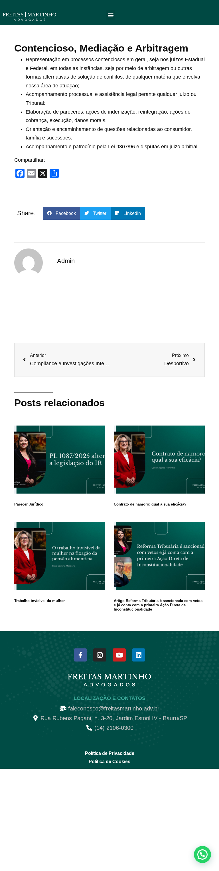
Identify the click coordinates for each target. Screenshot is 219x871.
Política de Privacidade (109, 753)
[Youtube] (119, 655)
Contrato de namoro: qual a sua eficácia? (150, 504)
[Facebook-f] (80, 655)
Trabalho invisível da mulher (39, 601)
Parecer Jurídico (28, 504)
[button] (110, 15)
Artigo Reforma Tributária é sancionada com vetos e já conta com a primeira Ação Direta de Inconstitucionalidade (158, 605)
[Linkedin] (138, 655)
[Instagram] (99, 655)
